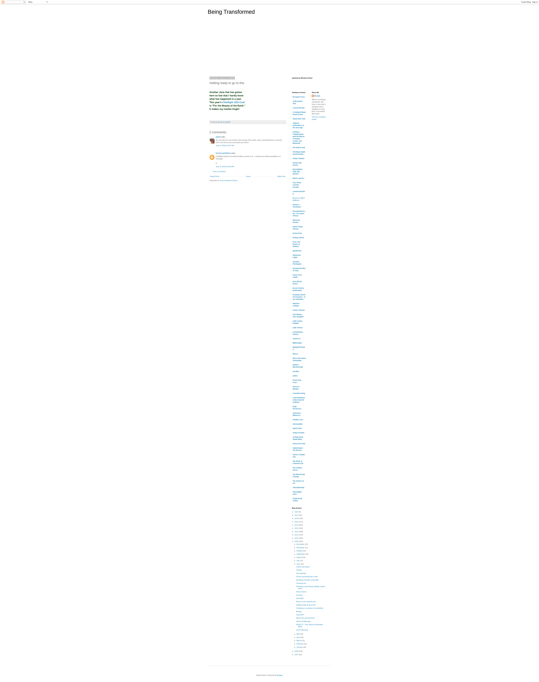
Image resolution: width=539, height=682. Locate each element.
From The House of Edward (296, 244)
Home (248, 176)
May (298, 634)
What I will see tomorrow (305, 618)
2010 (296, 538)
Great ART (300, 615)
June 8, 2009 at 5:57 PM (225, 146)
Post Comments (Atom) (228, 181)
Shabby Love (298, 420)
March (299, 641)
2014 (296, 525)
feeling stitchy (298, 238)
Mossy (295, 354)
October (299, 551)
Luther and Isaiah (303, 567)
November (300, 548)
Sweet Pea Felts (299, 444)
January (299, 647)
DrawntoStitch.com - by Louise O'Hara (299, 213)
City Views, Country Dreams (297, 185)
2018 (296, 512)
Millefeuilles (297, 343)
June (298, 564)
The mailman (301, 573)
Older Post (281, 176)
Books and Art (298, 178)
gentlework (297, 251)
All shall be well (299, 148)
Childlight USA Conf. (233, 102)
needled (296, 371)
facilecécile (297, 233)
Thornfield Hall (298, 488)
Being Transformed (231, 12)
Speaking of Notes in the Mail (307, 580)
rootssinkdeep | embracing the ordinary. (299, 400)
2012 (296, 532)
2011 (296, 535)
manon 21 (297, 339)
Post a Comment (219, 172)
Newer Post (214, 176)
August (299, 557)
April (298, 637)
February (300, 644)
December (300, 544)
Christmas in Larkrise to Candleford (309, 608)
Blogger (280, 675)
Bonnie (317, 96)
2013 (296, 528)
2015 (296, 522)
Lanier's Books (299, 310)
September (300, 554)
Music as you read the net (306, 602)
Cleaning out (301, 583)
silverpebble (297, 424)
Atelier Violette (298, 158)
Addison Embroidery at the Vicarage (298, 125)
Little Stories (298, 328)
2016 (296, 518)
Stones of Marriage (303, 621)
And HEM (299, 598)
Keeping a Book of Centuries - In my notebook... (299, 297)
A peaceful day (299, 108)
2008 (296, 651)
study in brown (298, 433)
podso (218, 137)
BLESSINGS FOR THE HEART (297, 171)
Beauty (299, 612)
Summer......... (301, 595)
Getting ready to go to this (306, 605)
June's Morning (302, 630)
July (298, 561)
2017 (296, 515)
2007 (296, 655)
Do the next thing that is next (307, 577)
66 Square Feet (299, 97)
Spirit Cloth (297, 428)
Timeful (299, 570)
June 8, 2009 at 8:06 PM (225, 167)
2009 (296, 541)
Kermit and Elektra (223, 153)
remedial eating (299, 393)
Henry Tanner (301, 592)
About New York (299, 119)
